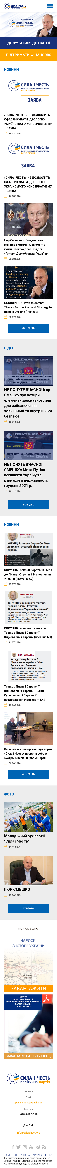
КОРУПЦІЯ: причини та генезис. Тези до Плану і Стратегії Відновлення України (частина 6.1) (28, 633)
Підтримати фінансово (28, 55)
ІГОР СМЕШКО (17, 889)
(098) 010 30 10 (28, 1114)
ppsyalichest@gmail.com (28, 1102)
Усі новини (28, 328)
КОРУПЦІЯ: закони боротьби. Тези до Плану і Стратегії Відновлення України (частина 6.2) (28, 574)
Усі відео (28, 504)
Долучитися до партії (28, 43)
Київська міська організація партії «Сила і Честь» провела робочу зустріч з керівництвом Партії (28, 753)
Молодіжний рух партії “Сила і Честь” (24, 838)
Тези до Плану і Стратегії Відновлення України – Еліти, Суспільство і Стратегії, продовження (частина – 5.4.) (24, 693)
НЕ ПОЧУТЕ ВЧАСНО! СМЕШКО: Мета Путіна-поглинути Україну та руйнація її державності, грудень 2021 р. (26, 475)
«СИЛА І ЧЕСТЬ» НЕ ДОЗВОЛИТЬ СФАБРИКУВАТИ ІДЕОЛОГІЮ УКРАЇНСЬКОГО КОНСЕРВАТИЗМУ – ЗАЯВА (28, 121)
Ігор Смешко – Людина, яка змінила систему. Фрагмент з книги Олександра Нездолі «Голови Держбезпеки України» (26, 247)
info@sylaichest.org (28, 1132)
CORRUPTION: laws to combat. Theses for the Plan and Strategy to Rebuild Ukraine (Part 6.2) (28, 307)
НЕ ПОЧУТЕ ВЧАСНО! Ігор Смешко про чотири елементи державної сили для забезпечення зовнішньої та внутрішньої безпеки (28, 403)
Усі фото (28, 908)
